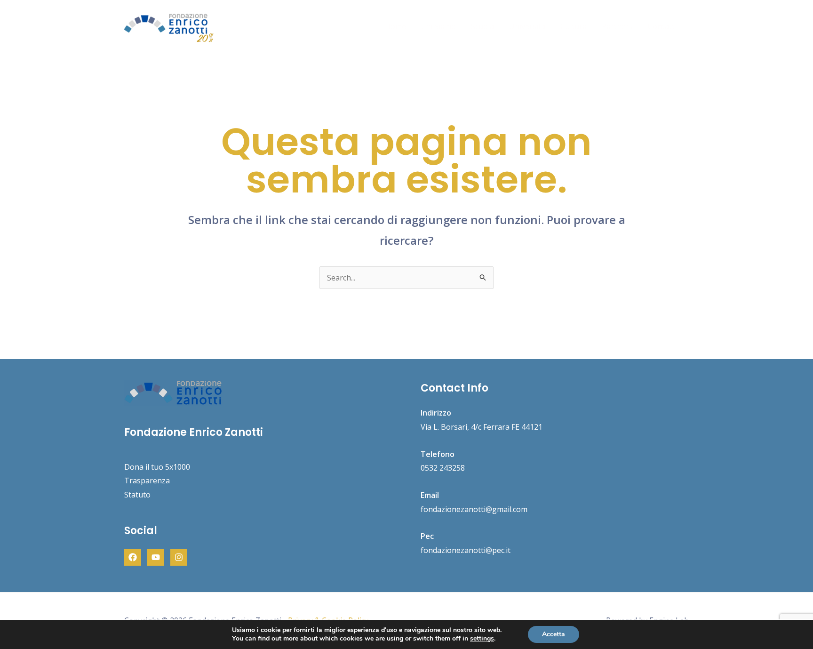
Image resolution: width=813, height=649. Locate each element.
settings (482, 638)
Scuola (482, 26)
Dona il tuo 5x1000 (157, 467)
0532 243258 (443, 468)
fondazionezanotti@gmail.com (474, 509)
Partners (617, 26)
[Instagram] (178, 557)
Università (527, 26)
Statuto (137, 494)
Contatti (662, 26)
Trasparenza (147, 480)
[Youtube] (155, 557)
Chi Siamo (438, 26)
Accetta (553, 634)
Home (395, 26)
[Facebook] (132, 557)
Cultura (573, 26)
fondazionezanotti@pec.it (465, 550)
